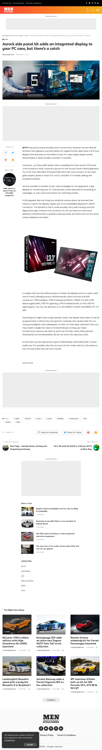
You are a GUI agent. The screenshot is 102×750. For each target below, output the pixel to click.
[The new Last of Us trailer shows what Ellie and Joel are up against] (27, 549)
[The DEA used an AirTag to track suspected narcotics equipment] (27, 536)
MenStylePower (8, 54)
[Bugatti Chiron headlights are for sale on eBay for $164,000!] (27, 511)
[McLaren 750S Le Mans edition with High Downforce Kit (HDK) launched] (16, 624)
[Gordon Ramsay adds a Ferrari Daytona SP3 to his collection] (50, 666)
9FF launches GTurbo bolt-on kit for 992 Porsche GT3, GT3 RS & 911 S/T (84, 683)
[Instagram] (95, 3)
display (60, 418)
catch (49, 418)
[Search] (92, 10)
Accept (30, 745)
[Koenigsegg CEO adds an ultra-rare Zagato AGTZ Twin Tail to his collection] (50, 624)
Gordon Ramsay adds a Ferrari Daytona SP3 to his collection (50, 682)
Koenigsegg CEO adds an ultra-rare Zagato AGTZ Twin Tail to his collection (49, 642)
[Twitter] (89, 3)
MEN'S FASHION (27, 581)
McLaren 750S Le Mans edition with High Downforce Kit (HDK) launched (15, 642)
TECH (6, 39)
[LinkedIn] (98, 3)
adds (17, 418)
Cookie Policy (9, 740)
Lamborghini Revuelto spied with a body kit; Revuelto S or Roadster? (16, 682)
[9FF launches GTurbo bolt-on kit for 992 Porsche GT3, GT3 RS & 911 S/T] (85, 666)
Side (18, 422)
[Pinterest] (92, 3)
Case (39, 418)
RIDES (23, 586)
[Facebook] (86, 3)
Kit (85, 418)
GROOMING (25, 571)
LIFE (22, 576)
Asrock (28, 418)
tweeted (48, 168)
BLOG (23, 566)
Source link (27, 363)
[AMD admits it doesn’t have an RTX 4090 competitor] (9, 179)
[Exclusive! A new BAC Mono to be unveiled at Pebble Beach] (27, 524)
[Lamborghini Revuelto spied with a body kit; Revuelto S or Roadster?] (16, 666)
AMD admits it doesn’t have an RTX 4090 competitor (9, 192)
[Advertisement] (51, 24)
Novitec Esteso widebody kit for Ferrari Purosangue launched (85, 640)
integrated (74, 418)
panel (8, 422)
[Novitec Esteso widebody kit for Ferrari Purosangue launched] (85, 624)
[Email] (13, 160)
